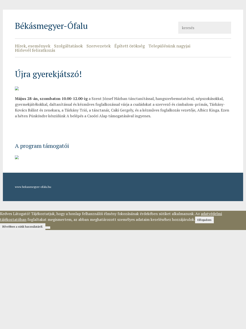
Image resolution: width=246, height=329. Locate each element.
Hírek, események (32, 46)
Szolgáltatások (68, 46)
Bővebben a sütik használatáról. (22, 226)
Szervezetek (98, 46)
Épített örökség (129, 46)
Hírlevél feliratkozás (35, 50)
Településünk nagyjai (169, 46)
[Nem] (47, 227)
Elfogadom (204, 220)
